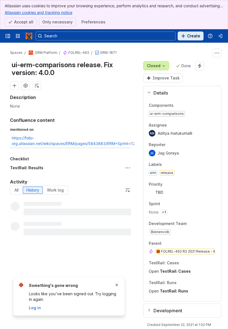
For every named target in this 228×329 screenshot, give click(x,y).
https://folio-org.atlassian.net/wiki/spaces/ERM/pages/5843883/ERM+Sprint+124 (75, 141)
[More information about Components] (179, 105)
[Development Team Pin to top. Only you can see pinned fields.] (199, 223)
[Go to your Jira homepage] (28, 36)
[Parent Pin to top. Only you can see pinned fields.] (174, 243)
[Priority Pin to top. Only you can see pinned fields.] (174, 184)
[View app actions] (25, 85)
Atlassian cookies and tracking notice (38, 12)
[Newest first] (127, 190)
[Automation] (199, 65)
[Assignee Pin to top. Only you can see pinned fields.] (179, 125)
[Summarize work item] (36, 85)
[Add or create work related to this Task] (14, 85)
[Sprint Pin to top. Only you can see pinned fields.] (172, 204)
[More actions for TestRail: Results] (127, 167)
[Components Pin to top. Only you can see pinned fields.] (186, 105)
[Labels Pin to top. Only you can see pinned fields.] (174, 164)
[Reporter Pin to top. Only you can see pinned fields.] (177, 145)
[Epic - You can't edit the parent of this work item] (65, 52)
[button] (180, 93)
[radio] (16, 190)
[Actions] (216, 53)
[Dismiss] (116, 285)
